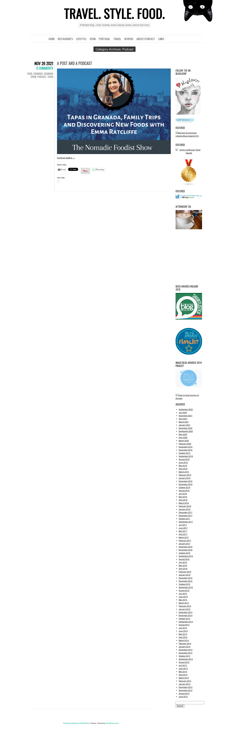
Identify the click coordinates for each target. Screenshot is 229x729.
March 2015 (184, 602)
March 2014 (184, 640)
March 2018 (184, 503)
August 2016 (184, 559)
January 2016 (184, 574)
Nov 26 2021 (43, 63)
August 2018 (184, 490)
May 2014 (183, 634)
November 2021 (185, 415)
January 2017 (184, 543)
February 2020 (185, 443)
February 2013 (185, 681)
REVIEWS (128, 39)
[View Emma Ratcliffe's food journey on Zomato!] (189, 398)
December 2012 (185, 687)
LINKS (161, 39)
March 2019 (184, 471)
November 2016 (185, 549)
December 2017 (185, 512)
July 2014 (183, 627)
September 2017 (186, 521)
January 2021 (184, 425)
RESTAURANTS (65, 39)
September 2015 (186, 587)
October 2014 (184, 618)
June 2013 (183, 668)
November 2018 (185, 484)
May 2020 (183, 434)
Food (29, 74)
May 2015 (183, 599)
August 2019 (184, 459)
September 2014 (186, 621)
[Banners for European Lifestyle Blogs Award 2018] (189, 136)
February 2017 (185, 540)
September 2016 (186, 556)
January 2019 (184, 478)
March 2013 (184, 677)
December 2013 (185, 649)
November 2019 (185, 450)
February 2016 (185, 571)
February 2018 (185, 506)
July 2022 (183, 412)
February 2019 (185, 475)
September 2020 (186, 431)
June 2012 (183, 696)
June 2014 (183, 631)
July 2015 (183, 593)
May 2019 (183, 465)
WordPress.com (112, 723)
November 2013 (185, 652)
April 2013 (183, 674)
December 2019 (185, 446)
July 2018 (183, 493)
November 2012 (185, 690)
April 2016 (183, 568)
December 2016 (185, 546)
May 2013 (183, 671)
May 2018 (183, 496)
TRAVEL (117, 39)
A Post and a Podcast (74, 63)
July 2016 (183, 562)
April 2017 (183, 534)
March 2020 (184, 440)
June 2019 (183, 462)
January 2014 (184, 646)
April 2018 (183, 499)
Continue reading (66, 157)
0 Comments (44, 68)
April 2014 (183, 637)
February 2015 (185, 606)
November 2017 (185, 515)
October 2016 (184, 553)
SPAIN (93, 39)
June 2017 (183, 528)
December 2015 (185, 578)
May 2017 (183, 531)
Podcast (41, 77)
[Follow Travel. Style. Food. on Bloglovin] (188, 113)
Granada (38, 74)
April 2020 (183, 437)
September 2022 (186, 409)
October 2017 (184, 518)
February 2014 (185, 643)
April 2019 (183, 468)
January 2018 (184, 509)
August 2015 (184, 590)
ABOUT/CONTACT (145, 39)
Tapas (50, 77)
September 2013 (186, 659)
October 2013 (184, 656)
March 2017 (184, 537)
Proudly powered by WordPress (76, 723)
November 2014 (185, 615)
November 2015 (185, 581)
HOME (52, 39)
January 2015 (184, 609)
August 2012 (184, 693)
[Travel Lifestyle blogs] (189, 185)
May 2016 (183, 565)
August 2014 (184, 624)
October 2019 (184, 453)
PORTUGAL (104, 39)
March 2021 (184, 421)
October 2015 (184, 584)
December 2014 (185, 612)
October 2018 (184, 487)
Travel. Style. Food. (114, 13)
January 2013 (184, 684)
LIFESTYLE (81, 39)
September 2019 (186, 456)
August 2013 (184, 662)
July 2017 (183, 524)
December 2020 (185, 428)
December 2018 (185, 481)
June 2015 (183, 596)
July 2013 (183, 665)
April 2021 (183, 418)
